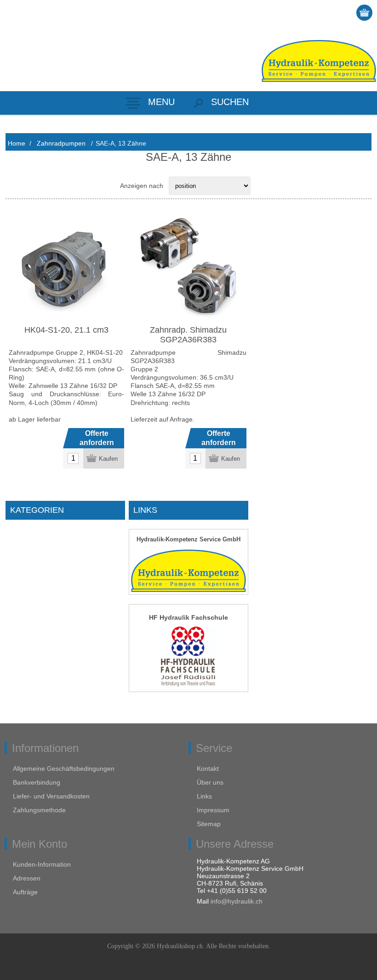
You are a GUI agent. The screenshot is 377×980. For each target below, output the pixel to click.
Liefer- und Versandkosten (51, 796)
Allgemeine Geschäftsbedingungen (63, 768)
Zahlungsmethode (39, 810)
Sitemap (209, 823)
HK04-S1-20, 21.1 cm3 (66, 329)
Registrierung (329, 13)
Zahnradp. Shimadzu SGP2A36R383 (188, 334)
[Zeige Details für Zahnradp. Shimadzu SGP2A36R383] (188, 267)
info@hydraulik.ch (237, 901)
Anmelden (347, 13)
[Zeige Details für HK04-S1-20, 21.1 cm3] (66, 267)
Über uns (210, 782)
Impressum (213, 810)
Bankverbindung (36, 782)
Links (204, 796)
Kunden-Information (42, 864)
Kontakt (208, 768)
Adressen (26, 878)
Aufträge (25, 892)
